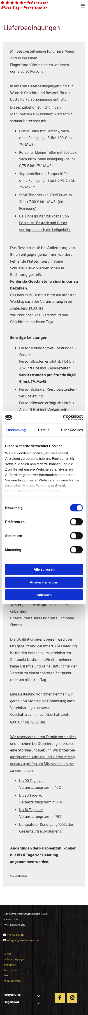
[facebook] (60, 998)
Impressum (9, 965)
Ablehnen (44, 595)
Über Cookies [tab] (72, 430)
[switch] (76, 521)
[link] (38, 996)
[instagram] (72, 998)
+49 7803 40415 (15, 935)
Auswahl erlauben (44, 582)
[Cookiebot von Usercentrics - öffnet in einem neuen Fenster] (63, 417)
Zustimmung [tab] (16, 430)
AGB (6, 975)
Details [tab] (43, 430)
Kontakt (7, 954)
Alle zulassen (44, 569)
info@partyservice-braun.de (23, 940)
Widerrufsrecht (12, 981)
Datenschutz (10, 970)
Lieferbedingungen (14, 959)
